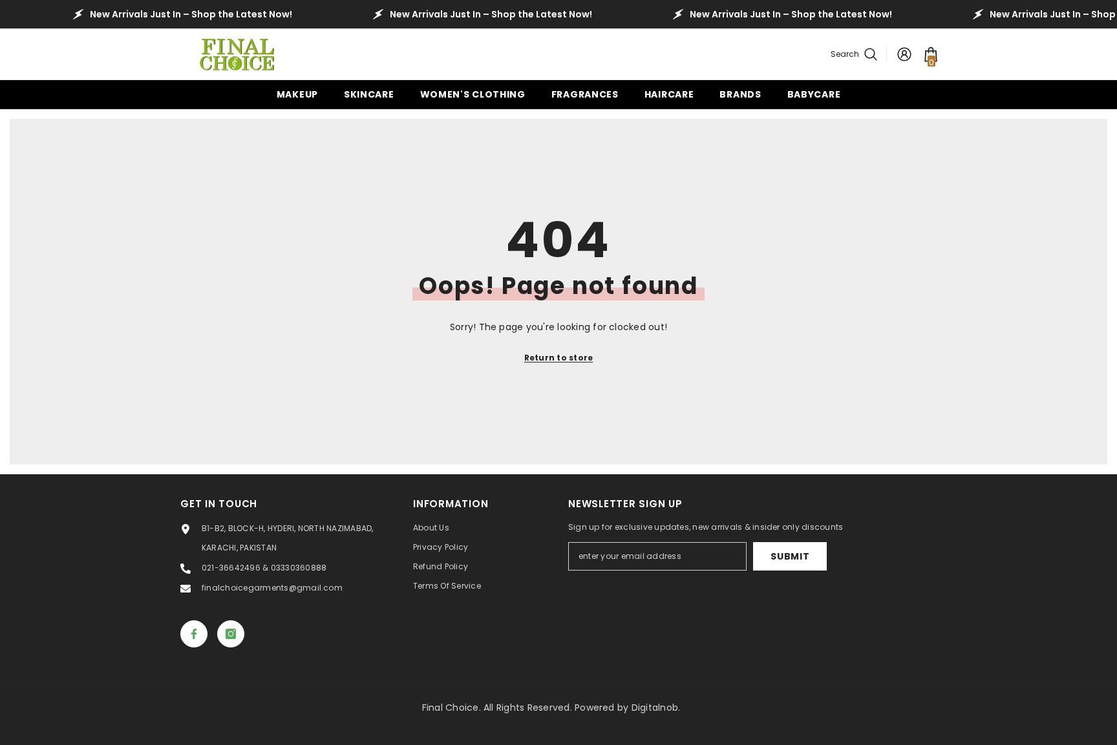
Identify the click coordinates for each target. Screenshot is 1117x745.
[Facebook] (193, 633)
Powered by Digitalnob (626, 707)
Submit (790, 556)
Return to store (558, 357)
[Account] (904, 54)
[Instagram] (230, 633)
